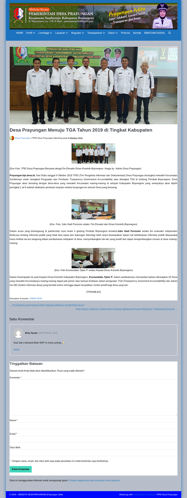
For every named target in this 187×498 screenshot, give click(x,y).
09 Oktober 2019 (49, 333)
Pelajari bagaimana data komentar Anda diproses (94, 480)
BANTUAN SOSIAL (154, 32)
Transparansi (95, 32)
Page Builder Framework (144, 494)
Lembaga (44, 32)
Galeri (111, 32)
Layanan (60, 32)
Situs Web (15, 447)
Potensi (125, 32)
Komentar (15, 377)
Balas (17, 349)
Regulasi (76, 32)
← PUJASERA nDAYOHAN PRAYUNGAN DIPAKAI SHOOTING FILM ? (47, 305)
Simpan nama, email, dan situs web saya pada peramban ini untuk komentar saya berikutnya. (60, 461)
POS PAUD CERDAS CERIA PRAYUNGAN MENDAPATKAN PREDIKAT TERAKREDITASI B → (127, 309)
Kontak (137, 32)
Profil (29, 32)
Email (13, 434)
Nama (13, 420)
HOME (19, 32)
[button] (170, 32)
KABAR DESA (36, 298)
